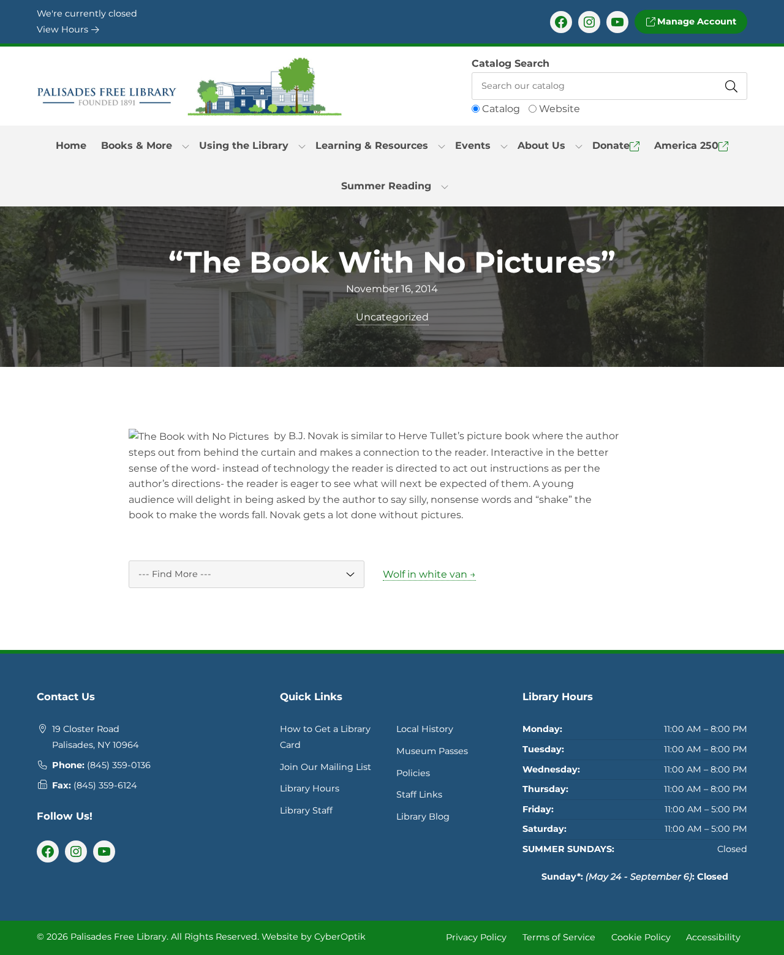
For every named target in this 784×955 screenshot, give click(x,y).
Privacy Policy (476, 937)
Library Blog (423, 816)
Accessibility (713, 937)
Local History (424, 728)
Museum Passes (432, 751)
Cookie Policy (641, 937)
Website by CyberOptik (314, 936)
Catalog (501, 109)
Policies (413, 773)
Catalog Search (510, 63)
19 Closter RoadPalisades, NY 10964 (95, 736)
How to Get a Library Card (325, 736)
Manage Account (695, 21)
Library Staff (306, 810)
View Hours (64, 29)
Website (559, 109)
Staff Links (419, 794)
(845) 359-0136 (119, 765)
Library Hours (309, 788)
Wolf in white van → (429, 574)
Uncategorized (392, 317)
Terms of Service (558, 937)
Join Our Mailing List (325, 766)
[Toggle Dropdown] (185, 146)
